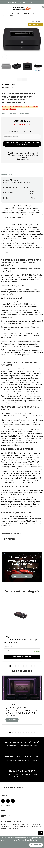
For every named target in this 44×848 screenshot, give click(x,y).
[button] (3, 39)
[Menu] (2, 8)
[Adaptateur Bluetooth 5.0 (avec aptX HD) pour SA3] (22, 615)
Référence (7, 183)
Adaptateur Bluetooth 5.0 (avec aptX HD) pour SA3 (21, 641)
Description (6, 174)
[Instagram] (8, 801)
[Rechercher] (5, 8)
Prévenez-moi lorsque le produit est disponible (22, 144)
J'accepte (36, 845)
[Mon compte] (39, 8)
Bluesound (9, 84)
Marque (6, 180)
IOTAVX (7, 637)
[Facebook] (3, 801)
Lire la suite (12, 720)
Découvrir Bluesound (11, 533)
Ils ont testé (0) (8, 539)
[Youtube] (13, 801)
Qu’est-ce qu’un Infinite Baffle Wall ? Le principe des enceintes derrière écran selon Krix (22, 712)
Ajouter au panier (22, 657)
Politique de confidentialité (28, 840)
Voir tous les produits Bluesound (15, 113)
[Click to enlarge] (5, 57)
